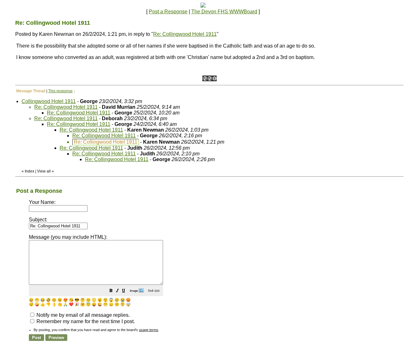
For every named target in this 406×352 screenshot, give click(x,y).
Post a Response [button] (168, 11)
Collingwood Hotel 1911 (49, 101)
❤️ (71, 304)
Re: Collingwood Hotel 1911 (185, 34)
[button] (111, 291)
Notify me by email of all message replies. (82, 315)
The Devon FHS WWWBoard (224, 11)
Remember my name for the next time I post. (85, 321)
